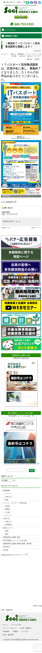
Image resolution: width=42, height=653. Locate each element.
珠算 (6, 531)
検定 (6, 500)
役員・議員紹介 (26, 628)
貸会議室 (6, 631)
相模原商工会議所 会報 (21, 355)
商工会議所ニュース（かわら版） (21, 413)
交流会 (7, 506)
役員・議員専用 (6, 610)
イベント (8, 494)
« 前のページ (6, 228)
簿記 (6, 534)
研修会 (7, 509)
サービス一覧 (16, 625)
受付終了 (37, 59)
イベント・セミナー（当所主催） (15, 503)
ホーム (5, 625)
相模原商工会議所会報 (21, 358)
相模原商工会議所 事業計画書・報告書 (17, 543)
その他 (7, 512)
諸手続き (6, 547)
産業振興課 (6, 212)
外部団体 (8, 525)
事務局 (15, 631)
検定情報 (21, 17)
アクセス (25, 631)
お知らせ (22, 56)
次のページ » (36, 228)
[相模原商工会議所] (21, 12)
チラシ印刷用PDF (7, 202)
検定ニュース (8, 528)
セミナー (37, 56)
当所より (13, 54)
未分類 (5, 550)
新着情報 (21, 54)
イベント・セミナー (10, 628)
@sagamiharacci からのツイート (13, 555)
